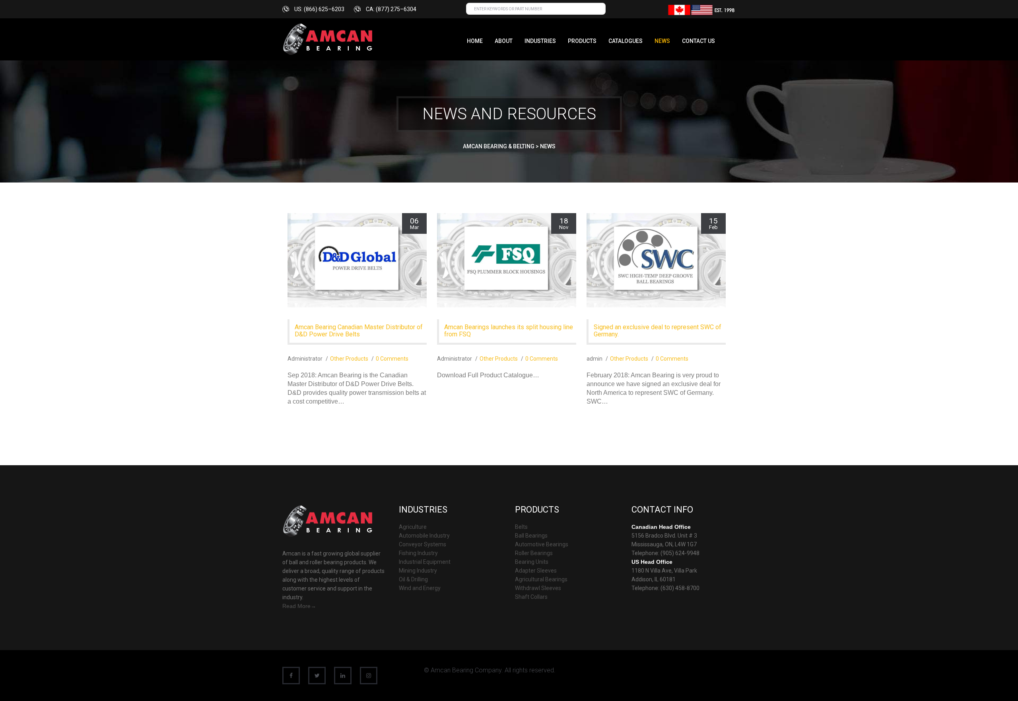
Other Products (349, 358)
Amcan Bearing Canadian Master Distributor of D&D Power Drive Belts (359, 331)
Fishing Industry (418, 553)
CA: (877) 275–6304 (391, 9)
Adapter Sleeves (536, 570)
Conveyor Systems (422, 544)
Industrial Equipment (425, 562)
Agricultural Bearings (541, 579)
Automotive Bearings (541, 544)
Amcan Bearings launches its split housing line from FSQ (508, 331)
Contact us (698, 41)
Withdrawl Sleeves (538, 588)
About (504, 41)
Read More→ (299, 606)
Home (475, 41)
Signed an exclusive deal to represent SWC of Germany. (657, 331)
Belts (521, 527)
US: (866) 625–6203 (319, 9)
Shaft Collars (531, 597)
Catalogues (625, 41)
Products (582, 41)
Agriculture (413, 527)
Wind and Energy (420, 588)
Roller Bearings (534, 553)
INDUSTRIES (540, 41)
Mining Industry (418, 570)
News (662, 41)
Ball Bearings (531, 535)
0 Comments (392, 358)
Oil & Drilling (413, 579)
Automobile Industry (424, 535)
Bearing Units (531, 562)
